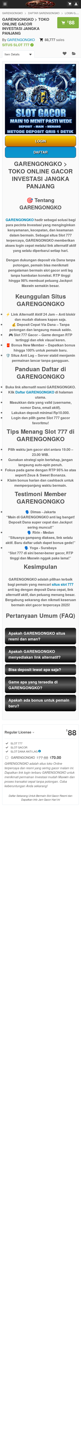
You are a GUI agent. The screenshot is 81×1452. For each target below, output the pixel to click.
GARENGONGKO (12, 13)
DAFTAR (40, 152)
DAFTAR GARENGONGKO (43, 13)
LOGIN (40, 141)
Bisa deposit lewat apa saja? (34, 669)
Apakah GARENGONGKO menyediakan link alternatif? (34, 654)
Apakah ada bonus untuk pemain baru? (38, 702)
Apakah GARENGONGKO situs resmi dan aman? (36, 635)
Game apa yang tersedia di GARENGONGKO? (33, 684)
